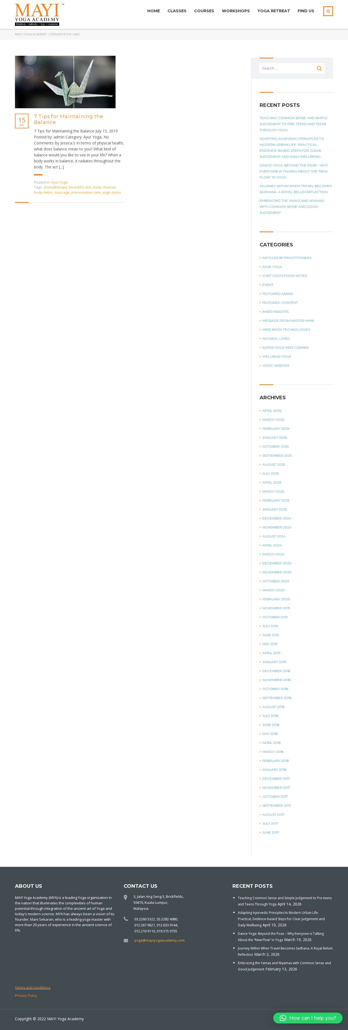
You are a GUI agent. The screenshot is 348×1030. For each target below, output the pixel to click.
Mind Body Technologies (286, 329)
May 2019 (270, 644)
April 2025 (271, 482)
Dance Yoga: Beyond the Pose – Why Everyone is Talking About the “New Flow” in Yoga (294, 171)
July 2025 (270, 473)
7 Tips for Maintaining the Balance (68, 119)
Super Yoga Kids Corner (285, 347)
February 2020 (276, 599)
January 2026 (274, 437)
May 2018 (270, 734)
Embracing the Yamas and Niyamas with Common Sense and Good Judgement (292, 207)
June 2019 (270, 635)
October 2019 (275, 617)
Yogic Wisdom (275, 365)
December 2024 (276, 518)
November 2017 (276, 787)
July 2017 (270, 823)
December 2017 (276, 779)
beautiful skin (80, 187)
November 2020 (277, 572)
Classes (177, 10)
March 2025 (273, 491)
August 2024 (273, 536)
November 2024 (276, 527)
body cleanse (104, 187)
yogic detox (111, 192)
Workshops (236, 10)
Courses (204, 10)
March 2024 (273, 554)
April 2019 (271, 653)
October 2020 (275, 581)
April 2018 (271, 743)
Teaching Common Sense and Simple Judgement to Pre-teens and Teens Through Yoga (294, 124)
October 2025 (275, 446)
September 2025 (277, 455)
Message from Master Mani (288, 320)
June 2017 (270, 832)
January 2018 (274, 770)
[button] (308, 1018)
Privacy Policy (26, 995)
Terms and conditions (33, 987)
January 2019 (274, 662)
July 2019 (270, 626)
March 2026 (273, 419)
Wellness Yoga (276, 356)
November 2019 (276, 608)
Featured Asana (277, 294)
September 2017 (276, 805)
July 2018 (270, 716)
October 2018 (275, 689)
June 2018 (270, 725)
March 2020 (273, 590)
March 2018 (273, 752)
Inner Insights (275, 312)
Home (153, 10)
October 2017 (275, 796)
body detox (43, 192)
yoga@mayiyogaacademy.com (159, 940)
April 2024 (272, 545)
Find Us (306, 10)
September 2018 (276, 698)
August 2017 (273, 814)
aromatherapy (55, 187)
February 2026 (276, 428)
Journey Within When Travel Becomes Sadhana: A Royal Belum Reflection (296, 189)
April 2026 (271, 411)
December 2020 (276, 563)
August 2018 (273, 707)
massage (62, 192)
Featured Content (280, 303)
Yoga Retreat (273, 10)
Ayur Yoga (59, 182)
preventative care (86, 192)
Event (267, 285)
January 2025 (274, 509)
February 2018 (275, 761)
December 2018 (276, 671)
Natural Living (276, 338)
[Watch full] (65, 82)
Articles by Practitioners (286, 258)
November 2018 (276, 680)
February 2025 (275, 500)
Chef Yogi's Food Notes (284, 276)
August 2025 (273, 464)
